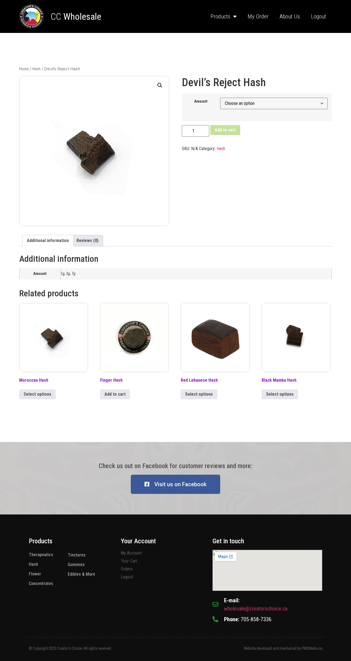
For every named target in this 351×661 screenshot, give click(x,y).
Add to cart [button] (115, 394)
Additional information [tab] (48, 240)
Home (24, 68)
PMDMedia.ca (312, 648)
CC (76, 16)
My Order (258, 16)
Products (220, 16)
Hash (36, 68)
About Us (290, 16)
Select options (37, 394)
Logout (318, 16)
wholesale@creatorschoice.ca (255, 608)
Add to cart (225, 130)
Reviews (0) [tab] (87, 240)
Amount (201, 101)
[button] (160, 85)
